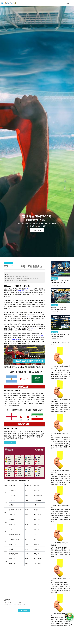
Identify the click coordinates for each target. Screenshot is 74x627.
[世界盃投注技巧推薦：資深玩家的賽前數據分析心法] (60, 268)
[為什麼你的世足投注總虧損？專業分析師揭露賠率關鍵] (60, 295)
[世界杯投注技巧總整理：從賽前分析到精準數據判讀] (60, 322)
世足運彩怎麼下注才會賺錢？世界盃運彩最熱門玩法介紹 (22, 278)
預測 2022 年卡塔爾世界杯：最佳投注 (17, 276)
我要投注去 (24, 610)
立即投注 (9, 442)
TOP (71, 624)
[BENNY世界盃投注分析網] (8, 3)
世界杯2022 (28, 289)
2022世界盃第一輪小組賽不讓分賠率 (17, 280)
